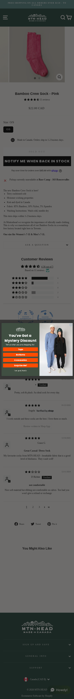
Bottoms (20, 354)
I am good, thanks (20, 371)
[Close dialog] (70, 325)
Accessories (20, 360)
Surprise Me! (20, 365)
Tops (20, 349)
